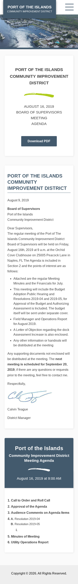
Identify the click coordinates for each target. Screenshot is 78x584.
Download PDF (39, 141)
